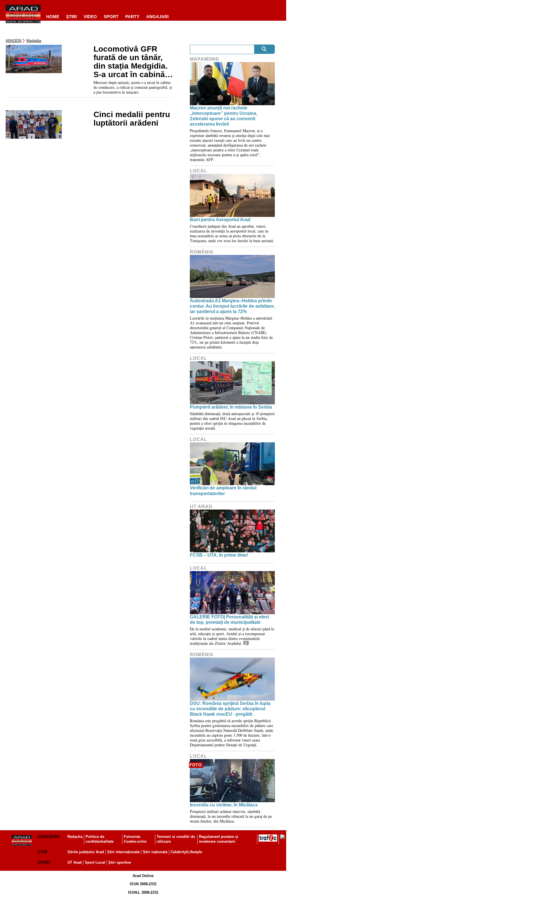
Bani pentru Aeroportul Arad (220, 219)
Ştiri (71, 16)
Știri (42, 852)
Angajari (157, 16)
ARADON (13, 41)
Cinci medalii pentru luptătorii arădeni (132, 118)
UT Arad (201, 506)
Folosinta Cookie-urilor (135, 839)
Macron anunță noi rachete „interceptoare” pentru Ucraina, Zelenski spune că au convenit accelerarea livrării (223, 116)
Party (132, 16)
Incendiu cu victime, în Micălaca (224, 804)
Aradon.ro (49, 836)
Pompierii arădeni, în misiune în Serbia (231, 407)
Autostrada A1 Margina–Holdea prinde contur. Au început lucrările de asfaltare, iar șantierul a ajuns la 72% (232, 306)
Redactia (74, 836)
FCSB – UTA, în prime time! (219, 555)
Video (90, 16)
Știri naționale (155, 852)
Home (52, 16)
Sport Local (95, 862)
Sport (111, 16)
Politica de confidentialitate (100, 839)
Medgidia (33, 41)
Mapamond (204, 59)
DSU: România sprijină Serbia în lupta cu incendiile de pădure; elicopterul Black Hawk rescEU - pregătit (230, 709)
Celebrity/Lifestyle (186, 852)
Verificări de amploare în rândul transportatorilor (223, 490)
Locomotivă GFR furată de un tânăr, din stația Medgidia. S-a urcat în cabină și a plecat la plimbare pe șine (134, 62)
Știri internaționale (123, 852)
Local (198, 170)
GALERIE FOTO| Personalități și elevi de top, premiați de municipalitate (229, 619)
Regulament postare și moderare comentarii (218, 839)
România (202, 252)
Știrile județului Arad (85, 852)
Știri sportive (119, 862)
